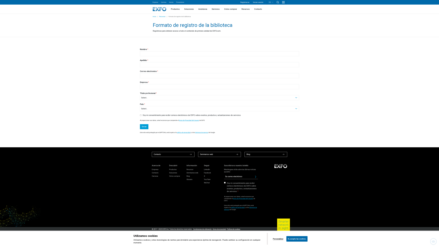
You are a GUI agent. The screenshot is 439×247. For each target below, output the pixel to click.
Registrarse (244, 2)
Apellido (143, 60)
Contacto (258, 9)
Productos (175, 9)
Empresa (155, 2)
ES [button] (270, 2)
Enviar (144, 127)
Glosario (189, 179)
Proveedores (180, 2)
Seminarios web (192, 173)
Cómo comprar (230, 9)
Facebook (207, 173)
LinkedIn (207, 169)
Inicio (154, 16)
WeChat (207, 183)
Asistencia (202, 9)
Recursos (246, 9)
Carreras (163, 2)
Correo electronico (148, 71)
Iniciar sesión (258, 2)
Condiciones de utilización (202, 229)
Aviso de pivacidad (219, 229)
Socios (171, 2)
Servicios (216, 9)
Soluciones (189, 9)
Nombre (143, 49)
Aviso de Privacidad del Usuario (189, 120)
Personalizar (278, 239)
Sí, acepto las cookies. (297, 239)
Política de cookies (233, 229)
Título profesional (147, 93)
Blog (188, 176)
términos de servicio (201, 132)
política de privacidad (183, 132)
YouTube (207, 179)
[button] (278, 2)
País (142, 104)
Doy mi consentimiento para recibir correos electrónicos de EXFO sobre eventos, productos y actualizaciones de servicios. (242, 187)
